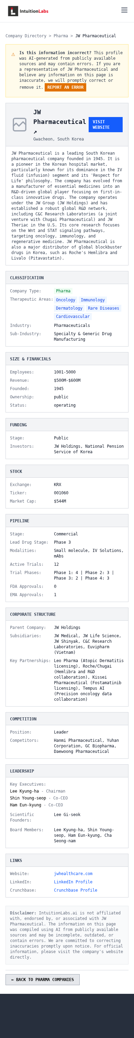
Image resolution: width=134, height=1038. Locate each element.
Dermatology (69, 308)
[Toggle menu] (124, 10)
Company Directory (25, 35)
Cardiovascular (73, 316)
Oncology (65, 300)
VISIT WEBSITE (101, 124)
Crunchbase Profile (75, 890)
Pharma (61, 35)
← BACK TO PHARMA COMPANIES (42, 979)
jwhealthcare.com (73, 873)
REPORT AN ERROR (65, 87)
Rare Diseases (103, 308)
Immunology (93, 300)
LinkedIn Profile (73, 882)
